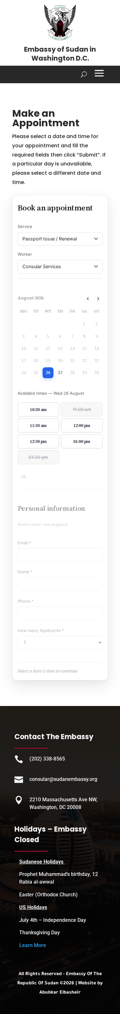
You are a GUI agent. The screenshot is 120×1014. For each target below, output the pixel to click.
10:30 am (38, 409)
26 (48, 372)
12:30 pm (38, 441)
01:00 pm (81, 441)
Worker (25, 254)
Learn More (32, 945)
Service (25, 226)
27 (60, 372)
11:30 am (38, 425)
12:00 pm (81, 425)
